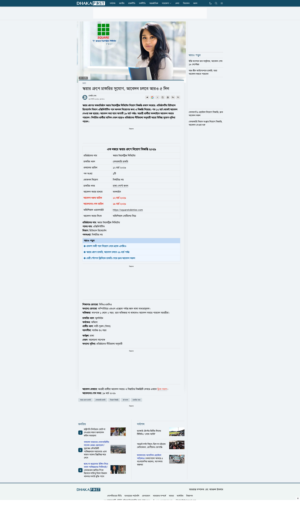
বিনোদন (186, 3)
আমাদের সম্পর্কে (159, 495)
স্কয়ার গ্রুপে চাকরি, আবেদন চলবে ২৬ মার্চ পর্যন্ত (107, 252)
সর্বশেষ (112, 3)
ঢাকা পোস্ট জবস (120, 185)
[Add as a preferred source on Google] (152, 97)
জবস (195, 3)
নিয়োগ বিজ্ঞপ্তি (114, 400)
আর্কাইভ (180, 495)
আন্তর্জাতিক (153, 3)
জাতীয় (121, 3)
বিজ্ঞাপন (189, 495)
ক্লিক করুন (162, 389)
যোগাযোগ (146, 495)
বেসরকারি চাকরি (120, 161)
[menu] (221, 3)
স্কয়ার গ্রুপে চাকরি (85, 400)
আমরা (171, 495)
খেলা (177, 3)
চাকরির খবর (136, 400)
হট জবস (125, 400)
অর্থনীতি (142, 3)
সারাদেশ (165, 3)
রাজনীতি (131, 3)
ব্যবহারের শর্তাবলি (131, 495)
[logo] (91, 3)
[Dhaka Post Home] (88, 489)
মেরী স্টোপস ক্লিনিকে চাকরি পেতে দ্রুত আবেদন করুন (110, 258)
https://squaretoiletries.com (128, 209)
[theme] (210, 3)
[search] (216, 3)
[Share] (147, 97)
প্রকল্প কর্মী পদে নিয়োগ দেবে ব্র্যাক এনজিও (106, 246)
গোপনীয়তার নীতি (114, 495)
